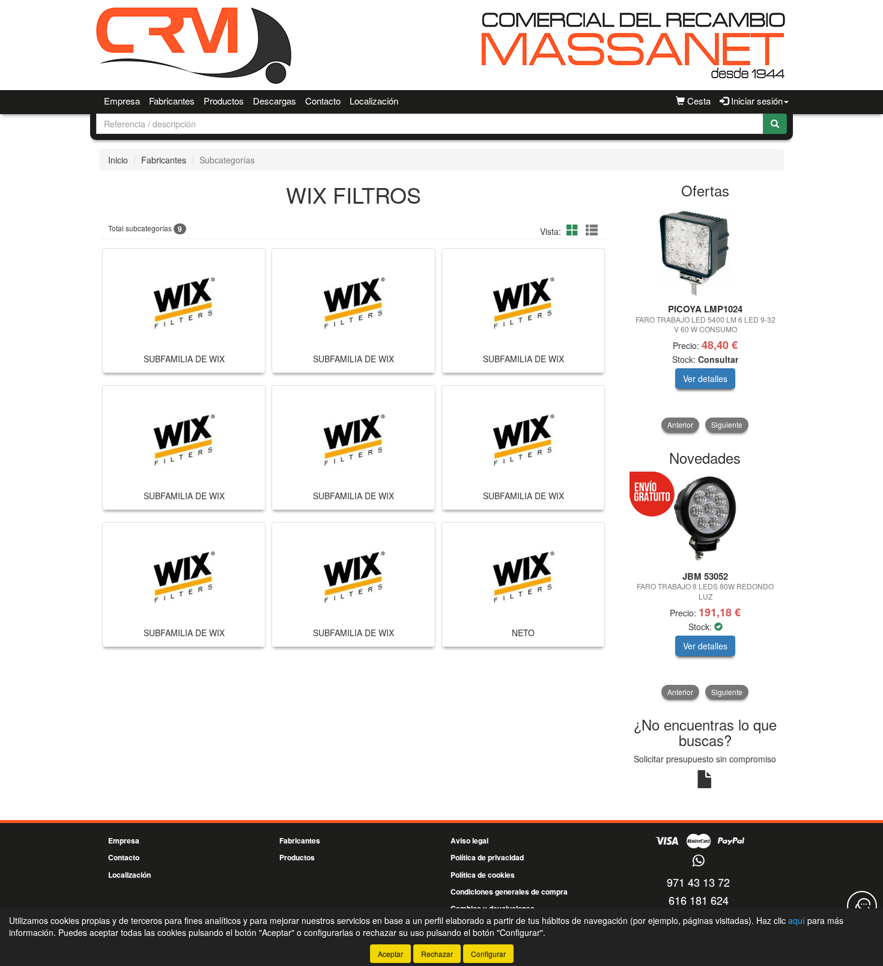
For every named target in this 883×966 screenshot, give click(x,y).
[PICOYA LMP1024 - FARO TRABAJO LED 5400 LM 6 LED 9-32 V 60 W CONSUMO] (705, 252)
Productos (224, 100)
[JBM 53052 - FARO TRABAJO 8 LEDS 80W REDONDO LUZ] (705, 519)
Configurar (488, 954)
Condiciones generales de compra (509, 891)
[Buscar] (775, 124)
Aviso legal (469, 840)
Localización (374, 100)
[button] (574, 229)
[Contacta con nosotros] (862, 906)
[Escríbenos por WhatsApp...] (698, 861)
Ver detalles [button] (705, 378)
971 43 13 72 (698, 882)
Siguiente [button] (726, 424)
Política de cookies (483, 874)
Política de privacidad (487, 857)
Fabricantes (172, 100)
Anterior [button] (680, 424)
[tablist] (705, 319)
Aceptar (390, 954)
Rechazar (437, 954)
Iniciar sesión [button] (756, 100)
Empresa (122, 100)
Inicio (118, 160)
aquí (796, 920)
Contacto (323, 100)
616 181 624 (699, 900)
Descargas (274, 100)
